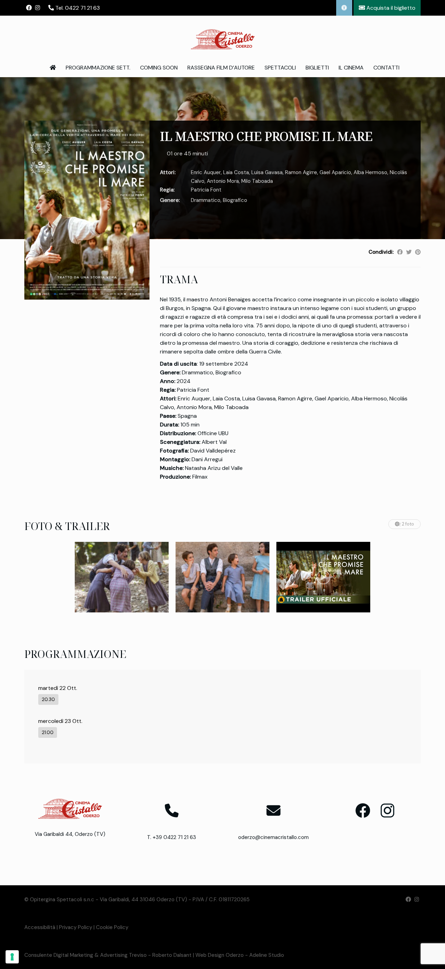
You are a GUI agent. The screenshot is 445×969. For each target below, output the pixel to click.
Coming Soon (159, 67)
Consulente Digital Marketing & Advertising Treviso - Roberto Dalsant (108, 955)
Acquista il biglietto (390, 7)
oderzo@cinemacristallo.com (273, 837)
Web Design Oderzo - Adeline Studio (239, 955)
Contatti (386, 67)
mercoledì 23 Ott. (60, 721)
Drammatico (205, 200)
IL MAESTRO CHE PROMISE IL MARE (266, 136)
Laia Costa (236, 172)
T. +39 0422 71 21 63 (171, 837)
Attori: (168, 172)
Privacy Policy (75, 927)
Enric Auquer (206, 172)
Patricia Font (206, 189)
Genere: (170, 200)
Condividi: (381, 252)
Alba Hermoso (370, 172)
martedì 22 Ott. (57, 688)
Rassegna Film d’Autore (221, 67)
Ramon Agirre (301, 172)
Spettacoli (280, 67)
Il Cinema (351, 67)
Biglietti (317, 67)
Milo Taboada (257, 181)
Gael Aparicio (335, 172)
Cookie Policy (112, 927)
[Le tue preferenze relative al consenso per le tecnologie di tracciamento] (12, 956)
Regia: (167, 189)
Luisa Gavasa (267, 172)
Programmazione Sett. (98, 67)
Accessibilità (39, 927)
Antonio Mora (223, 181)
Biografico (235, 200)
